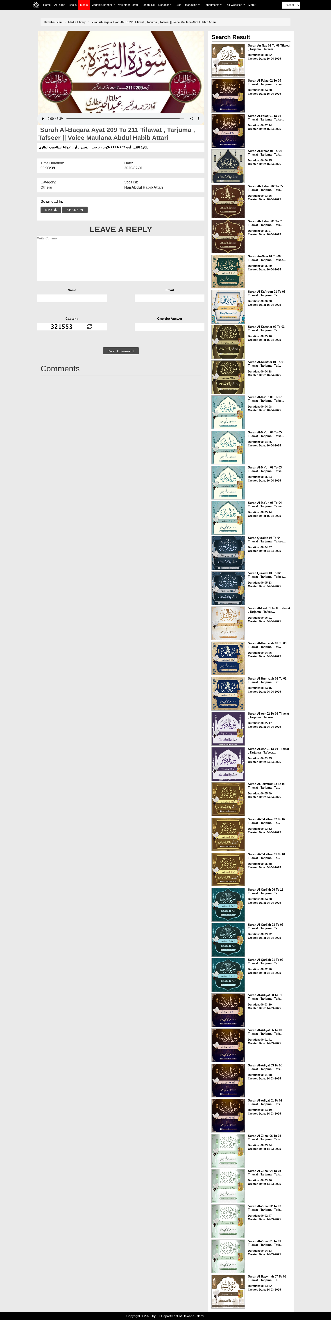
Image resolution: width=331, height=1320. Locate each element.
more (251, 5)
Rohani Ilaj (148, 5)
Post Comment (121, 351)
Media (84, 5)
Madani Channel (102, 5)
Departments (212, 5)
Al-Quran (59, 5)
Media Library (77, 22)
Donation (164, 5)
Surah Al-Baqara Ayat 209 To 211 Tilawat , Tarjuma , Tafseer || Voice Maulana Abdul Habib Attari (153, 22)
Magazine (191, 5)
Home (47, 5)
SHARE (73, 210)
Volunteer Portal (128, 5)
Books (73, 5)
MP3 (49, 210)
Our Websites (234, 5)
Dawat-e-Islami (53, 22)
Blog (178, 5)
